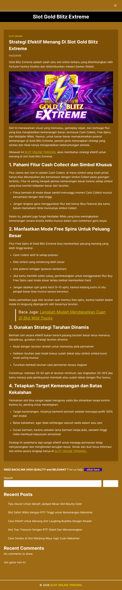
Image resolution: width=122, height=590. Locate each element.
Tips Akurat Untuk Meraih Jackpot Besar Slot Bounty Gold (45, 503)
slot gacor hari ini (15, 562)
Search (8, 478)
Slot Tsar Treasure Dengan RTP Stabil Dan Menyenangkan (45, 529)
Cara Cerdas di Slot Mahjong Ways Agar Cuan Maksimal (43, 538)
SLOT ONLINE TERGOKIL (40, 152)
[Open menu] (115, 5)
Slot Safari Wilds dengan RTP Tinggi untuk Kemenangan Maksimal (50, 512)
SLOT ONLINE (16, 36)
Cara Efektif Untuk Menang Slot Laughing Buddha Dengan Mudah (50, 521)
